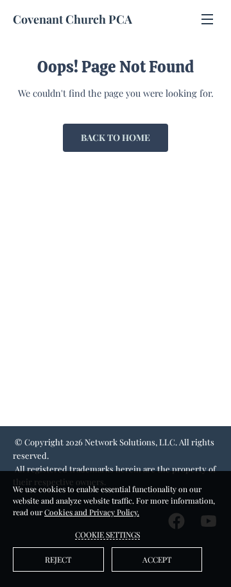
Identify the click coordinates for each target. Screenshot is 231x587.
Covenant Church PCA (72, 19)
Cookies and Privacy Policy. (91, 512)
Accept (156, 559)
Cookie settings (107, 534)
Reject (58, 559)
